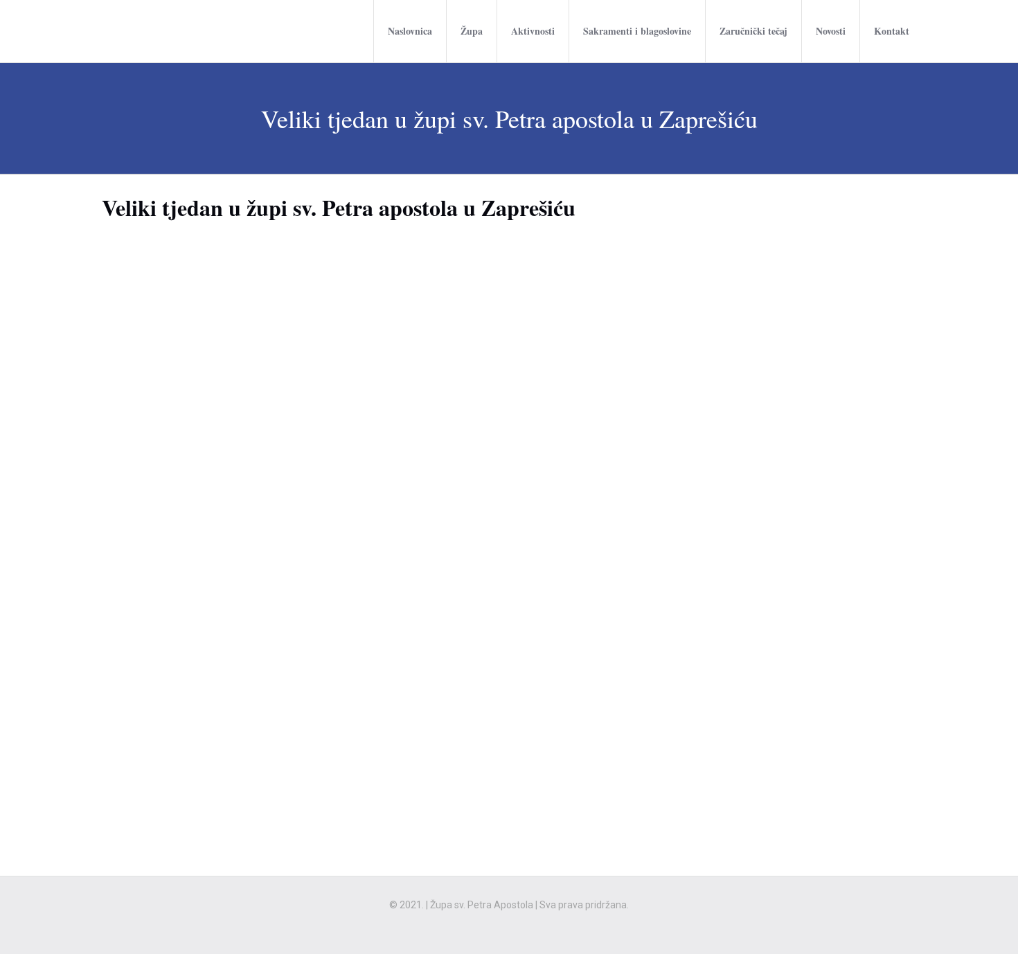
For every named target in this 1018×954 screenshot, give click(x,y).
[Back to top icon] (951, 925)
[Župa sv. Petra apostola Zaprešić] (143, 31)
